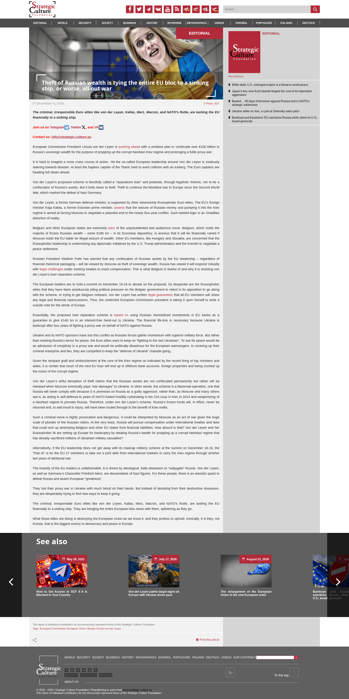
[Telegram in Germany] (215, 9)
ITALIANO (106, 675)
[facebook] (130, 9)
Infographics (146, 657)
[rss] (177, 9)
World (62, 22)
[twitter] (139, 9)
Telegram (57, 127)
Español (242, 22)
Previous (11, 581)
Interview (174, 22)
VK (96, 127)
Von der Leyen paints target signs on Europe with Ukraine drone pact (154, 593)
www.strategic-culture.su (137, 689)
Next (337, 581)
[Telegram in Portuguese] (196, 9)
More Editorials (235, 76)
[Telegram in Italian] (205, 9)
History (152, 22)
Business (129, 22)
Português (264, 22)
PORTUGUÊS (89, 675)
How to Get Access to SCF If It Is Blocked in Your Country (61, 593)
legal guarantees (160, 295)
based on (121, 315)
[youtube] (167, 9)
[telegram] (149, 9)
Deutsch (308, 22)
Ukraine (91, 628)
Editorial (40, 22)
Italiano (286, 22)
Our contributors (247, 657)
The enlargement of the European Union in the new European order (246, 593)
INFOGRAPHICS (196, 22)
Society (107, 22)
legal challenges (51, 269)
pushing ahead (129, 147)
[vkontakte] (158, 9)
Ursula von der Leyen (108, 628)
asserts (119, 207)
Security (85, 22)
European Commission (53, 628)
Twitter (76, 127)
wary (111, 228)
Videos (219, 22)
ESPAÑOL (72, 675)
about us (72, 681)
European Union (76, 628)
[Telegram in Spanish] (186, 9)
